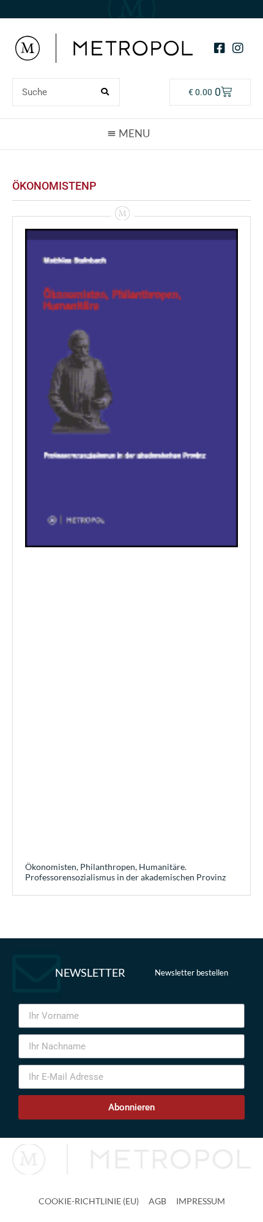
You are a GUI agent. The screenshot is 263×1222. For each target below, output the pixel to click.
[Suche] (105, 92)
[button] (131, 133)
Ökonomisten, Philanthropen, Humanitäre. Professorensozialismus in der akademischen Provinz (125, 871)
